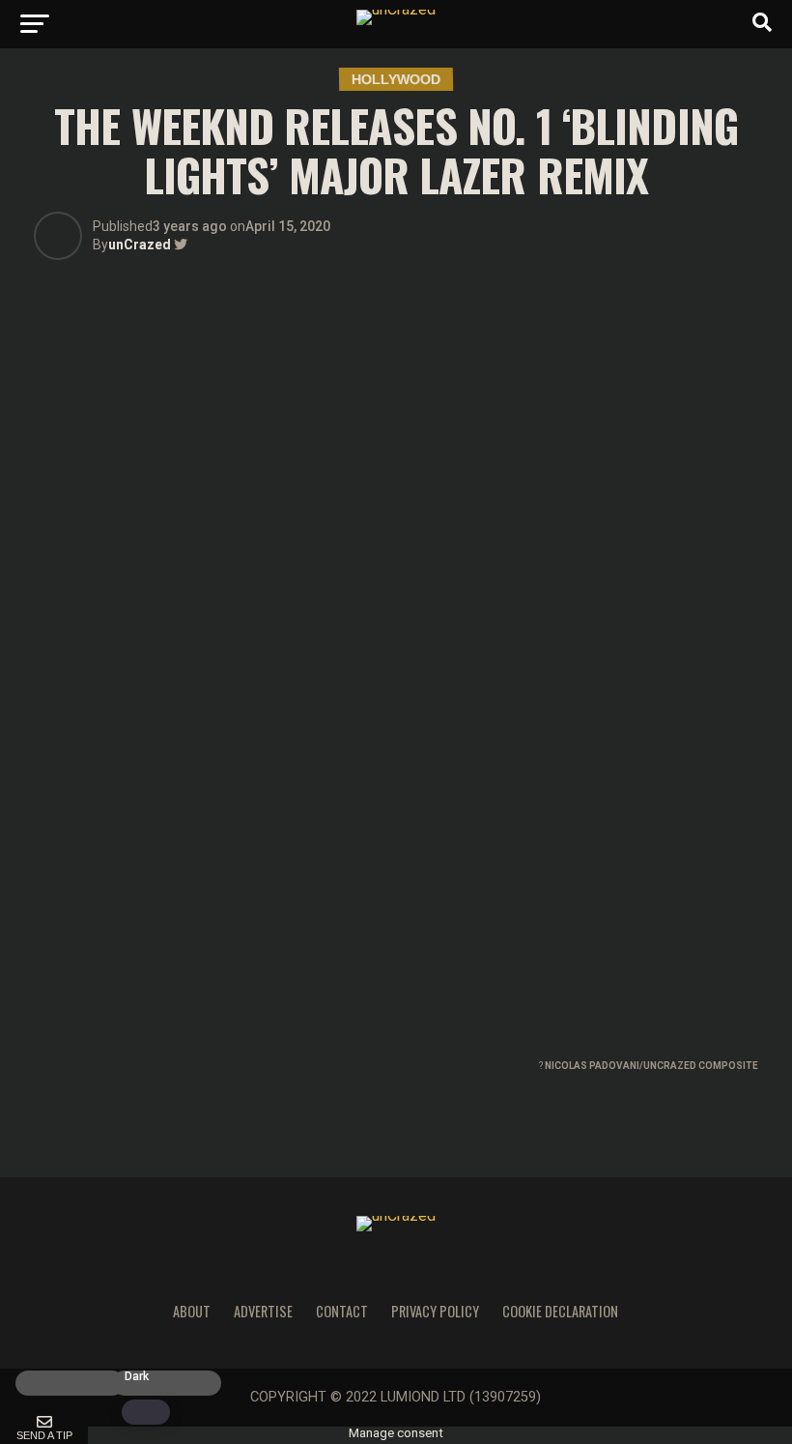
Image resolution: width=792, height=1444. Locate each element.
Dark (137, 1377)
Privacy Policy (435, 1311)
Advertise (263, 1311)
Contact (342, 1311)
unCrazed (139, 244)
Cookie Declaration (560, 1311)
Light (41, 1377)
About (192, 1311)
